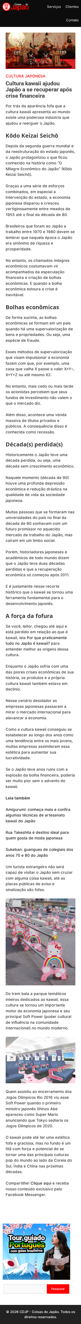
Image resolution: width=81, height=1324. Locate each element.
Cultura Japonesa (25, 76)
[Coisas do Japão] (15, 6)
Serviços (54, 6)
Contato (72, 20)
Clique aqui (41, 1183)
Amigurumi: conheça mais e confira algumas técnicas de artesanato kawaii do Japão (38, 815)
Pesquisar (58, 1289)
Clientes (72, 6)
